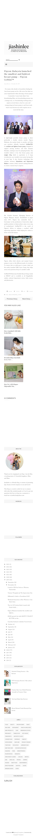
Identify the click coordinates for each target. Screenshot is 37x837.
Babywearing (23, 762)
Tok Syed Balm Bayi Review (20, 699)
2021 (7, 575)
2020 (7, 577)
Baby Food (14, 762)
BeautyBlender (9, 765)
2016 (7, 655)
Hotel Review (8, 742)
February (10, 645)
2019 (7, 580)
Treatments (8, 736)
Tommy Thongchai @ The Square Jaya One (20, 593)
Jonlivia (20, 756)
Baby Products (9, 730)
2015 (7, 658)
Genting (18, 765)
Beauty (12, 724)
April (9, 640)
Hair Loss (12, 759)
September (11, 627)
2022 (7, 572)
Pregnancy (8, 733)
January (10, 647)
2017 (7, 653)
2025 (7, 564)
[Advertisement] (18, 22)
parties (27, 756)
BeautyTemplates (19, 832)
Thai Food (7, 745)
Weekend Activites (25, 730)
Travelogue (16, 733)
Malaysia (7, 750)
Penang (19, 759)
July (9, 632)
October (10, 624)
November (11, 585)
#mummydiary (20, 724)
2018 (7, 650)
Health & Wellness (26, 727)
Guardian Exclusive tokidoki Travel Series (20, 622)
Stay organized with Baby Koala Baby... (12, 332)
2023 (7, 569)
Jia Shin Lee (8, 84)
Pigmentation (8, 753)
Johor (24, 765)
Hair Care (16, 742)
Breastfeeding (13, 294)
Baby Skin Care (9, 748)
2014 (7, 660)
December (11, 582)
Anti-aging (25, 733)
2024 (7, 567)
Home (17, 768)
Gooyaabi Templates (18, 834)
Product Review (26, 742)
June (9, 635)
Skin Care (7, 727)
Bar (6, 759)
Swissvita (17, 753)
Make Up (24, 739)
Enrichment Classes (10, 756)
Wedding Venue (9, 768)
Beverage (17, 739)
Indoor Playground (20, 748)
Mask (13, 750)
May (9, 637)
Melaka (7, 762)
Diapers (25, 759)
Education (15, 745)
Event (19, 294)
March (10, 642)
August (10, 629)
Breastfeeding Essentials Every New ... (12, 359)
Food (6, 724)
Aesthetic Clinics (18, 736)
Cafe (17, 730)
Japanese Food (24, 745)
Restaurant (15, 727)
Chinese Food (8, 739)
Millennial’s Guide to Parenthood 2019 (19, 596)
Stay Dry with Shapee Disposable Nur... (11, 385)
